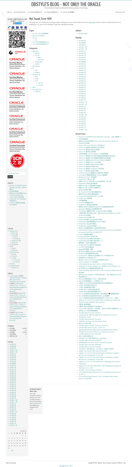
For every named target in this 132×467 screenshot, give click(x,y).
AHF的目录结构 (83, 139)
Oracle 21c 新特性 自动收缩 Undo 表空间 (91, 147)
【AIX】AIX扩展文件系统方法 (88, 285)
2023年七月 (82, 40)
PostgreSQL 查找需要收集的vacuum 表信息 (92, 221)
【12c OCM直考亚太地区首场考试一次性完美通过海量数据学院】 (99, 294)
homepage (92, 22)
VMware (38, 91)
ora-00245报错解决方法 (86, 202)
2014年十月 (82, 106)
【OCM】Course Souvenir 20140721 (90, 370)
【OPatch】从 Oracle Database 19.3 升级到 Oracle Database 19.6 (99, 266)
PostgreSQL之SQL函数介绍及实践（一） (91, 238)
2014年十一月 (83, 104)
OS (33, 68)
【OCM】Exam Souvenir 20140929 (90, 340)
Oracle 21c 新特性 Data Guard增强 (90, 162)
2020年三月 (82, 81)
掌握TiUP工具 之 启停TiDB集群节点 (90, 187)
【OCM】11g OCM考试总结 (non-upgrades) (93, 338)
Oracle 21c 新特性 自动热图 (87, 151)
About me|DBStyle (20, 12)
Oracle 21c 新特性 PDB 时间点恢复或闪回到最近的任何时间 (97, 156)
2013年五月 (82, 123)
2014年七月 (82, 113)
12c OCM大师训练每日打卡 (51, 12)
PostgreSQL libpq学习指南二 (88, 224)
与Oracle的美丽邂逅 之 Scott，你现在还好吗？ (93, 279)
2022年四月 (82, 43)
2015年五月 (82, 98)
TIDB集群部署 (83, 200)
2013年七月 (82, 119)
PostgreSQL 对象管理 (85, 198)
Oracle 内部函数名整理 (86, 234)
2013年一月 (82, 127)
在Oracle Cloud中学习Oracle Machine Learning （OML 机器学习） (100, 137)
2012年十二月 (83, 129)
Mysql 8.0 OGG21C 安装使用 (87, 177)
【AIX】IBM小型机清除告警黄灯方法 (90, 291)
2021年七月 (82, 57)
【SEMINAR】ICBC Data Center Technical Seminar (95, 342)
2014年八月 (82, 110)
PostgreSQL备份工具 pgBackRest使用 (90, 219)
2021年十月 (82, 51)
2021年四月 (82, 62)
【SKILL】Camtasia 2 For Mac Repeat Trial (92, 321)
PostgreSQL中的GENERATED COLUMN (91, 196)
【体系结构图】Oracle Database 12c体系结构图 (93, 154)
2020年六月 (82, 76)
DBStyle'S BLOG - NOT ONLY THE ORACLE (66, 4)
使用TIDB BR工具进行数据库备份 (89, 194)
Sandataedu (36, 74)
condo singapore (14, 276)
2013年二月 (82, 125)
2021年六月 (82, 60)
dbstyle (81, 33)
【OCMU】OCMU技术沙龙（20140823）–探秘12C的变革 (96, 349)
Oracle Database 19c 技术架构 (88, 262)
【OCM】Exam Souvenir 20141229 (90, 319)
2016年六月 (82, 93)
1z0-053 (40, 83)
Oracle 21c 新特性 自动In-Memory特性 (91, 164)
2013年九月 (82, 117)
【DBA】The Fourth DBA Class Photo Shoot (93, 351)
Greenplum (36, 66)
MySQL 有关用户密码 (85, 190)
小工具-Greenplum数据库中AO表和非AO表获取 (93, 173)
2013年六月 (82, 121)
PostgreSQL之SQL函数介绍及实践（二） (91, 240)
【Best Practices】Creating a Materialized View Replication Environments (18, 279)
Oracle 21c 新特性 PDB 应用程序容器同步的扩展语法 (95, 158)
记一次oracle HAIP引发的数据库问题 (90, 192)
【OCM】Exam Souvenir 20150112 (90, 313)
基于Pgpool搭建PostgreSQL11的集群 (90, 251)
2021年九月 (82, 53)
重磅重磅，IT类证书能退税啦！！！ (89, 243)
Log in (124, 463)
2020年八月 (82, 74)
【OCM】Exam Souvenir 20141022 (90, 334)
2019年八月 (82, 85)
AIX (36, 70)
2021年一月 (82, 68)
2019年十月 (82, 83)
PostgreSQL (39, 62)
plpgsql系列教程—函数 (86, 249)
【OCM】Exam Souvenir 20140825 (90, 347)
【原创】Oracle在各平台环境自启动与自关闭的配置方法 (96, 283)
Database (35, 51)
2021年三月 (82, 64)
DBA (36, 76)
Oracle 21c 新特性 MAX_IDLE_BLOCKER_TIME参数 (94, 160)
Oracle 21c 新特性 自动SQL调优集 (89, 149)
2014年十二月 (83, 102)
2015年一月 (82, 100)
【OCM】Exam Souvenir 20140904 (90, 344)
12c (36, 40)
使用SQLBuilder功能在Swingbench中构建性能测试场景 (96, 207)
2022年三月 (82, 45)
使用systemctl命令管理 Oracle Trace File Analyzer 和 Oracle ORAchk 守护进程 (17, 195)
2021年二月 (82, 66)
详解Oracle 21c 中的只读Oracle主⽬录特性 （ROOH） (95, 181)
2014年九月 (82, 108)
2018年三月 (82, 87)
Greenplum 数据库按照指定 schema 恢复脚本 (93, 175)
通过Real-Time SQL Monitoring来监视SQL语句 (93, 260)
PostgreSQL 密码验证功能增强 (88, 204)
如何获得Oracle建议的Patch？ (88, 257)
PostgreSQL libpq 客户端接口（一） (90, 226)
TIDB (33, 87)
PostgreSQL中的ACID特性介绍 (88, 236)
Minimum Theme (102, 463)
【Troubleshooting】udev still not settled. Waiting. (96, 264)
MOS (39, 57)
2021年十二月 (83, 47)
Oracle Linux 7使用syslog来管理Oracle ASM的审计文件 (96, 255)
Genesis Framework (111, 463)
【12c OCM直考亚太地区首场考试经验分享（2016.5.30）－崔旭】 (99, 298)
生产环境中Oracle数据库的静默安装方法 (91, 268)
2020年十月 (82, 70)
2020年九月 (82, 72)
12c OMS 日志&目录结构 (86, 247)
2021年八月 (82, 55)
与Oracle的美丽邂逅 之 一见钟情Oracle (91, 281)
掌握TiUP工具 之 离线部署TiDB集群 (90, 185)
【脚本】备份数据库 (85, 304)
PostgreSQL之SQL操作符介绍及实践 (90, 245)
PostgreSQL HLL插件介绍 (87, 217)
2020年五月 (82, 79)
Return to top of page (11, 463)
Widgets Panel (37, 403)
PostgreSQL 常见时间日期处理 (88, 183)
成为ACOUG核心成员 (85, 323)
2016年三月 (82, 96)
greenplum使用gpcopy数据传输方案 (90, 209)
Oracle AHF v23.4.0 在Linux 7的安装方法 (92, 145)
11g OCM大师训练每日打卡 (35, 12)
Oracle (9, 12)
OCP (36, 81)
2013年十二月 (83, 115)
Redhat (37, 72)
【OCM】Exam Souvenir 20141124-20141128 (93, 325)
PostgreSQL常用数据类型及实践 (88, 253)
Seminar (41, 60)
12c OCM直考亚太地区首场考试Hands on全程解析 (94, 296)
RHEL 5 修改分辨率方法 (86, 336)
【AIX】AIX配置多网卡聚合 (87, 287)
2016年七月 (82, 91)
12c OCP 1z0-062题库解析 (67, 12)
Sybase (37, 64)
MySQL (37, 53)
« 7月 (11, 450)
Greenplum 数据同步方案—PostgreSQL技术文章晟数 (95, 211)
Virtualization (37, 89)
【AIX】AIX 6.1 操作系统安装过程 (89, 289)
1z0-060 (40, 85)
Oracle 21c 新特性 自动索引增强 (88, 171)
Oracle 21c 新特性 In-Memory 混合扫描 (91, 168)
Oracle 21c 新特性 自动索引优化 (88, 166)
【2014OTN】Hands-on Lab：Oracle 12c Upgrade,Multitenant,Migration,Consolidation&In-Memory (18, 287)
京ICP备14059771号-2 (66, 466)
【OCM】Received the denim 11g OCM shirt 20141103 (96, 332)
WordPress (119, 463)
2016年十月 (82, 89)
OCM (36, 79)
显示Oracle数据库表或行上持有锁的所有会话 (92, 228)
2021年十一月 (83, 49)
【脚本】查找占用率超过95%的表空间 (90, 306)
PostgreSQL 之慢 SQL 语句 (87, 179)
